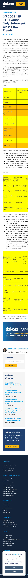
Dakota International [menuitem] (8, 485)
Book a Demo (21, 3)
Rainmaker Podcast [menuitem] (8, 520)
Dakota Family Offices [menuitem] (9, 483)
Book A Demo (12, 446)
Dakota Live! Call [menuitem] (7, 537)
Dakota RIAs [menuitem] (6, 481)
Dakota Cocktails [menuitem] (7, 535)
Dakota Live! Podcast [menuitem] (8, 522)
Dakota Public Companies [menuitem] (10, 493)
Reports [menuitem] (5, 510)
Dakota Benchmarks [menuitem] (8, 495)
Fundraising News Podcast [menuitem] (10, 524)
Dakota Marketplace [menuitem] (8, 479)
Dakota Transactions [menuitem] (8, 491)
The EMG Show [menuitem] (7, 541)
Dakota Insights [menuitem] (7, 504)
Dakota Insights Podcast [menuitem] (9, 526)
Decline (14, 571)
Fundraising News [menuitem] (7, 506)
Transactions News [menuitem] (8, 508)
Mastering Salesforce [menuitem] (8, 543)
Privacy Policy (16, 554)
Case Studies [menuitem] (6, 512)
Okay (14, 567)
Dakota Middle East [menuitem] (8, 487)
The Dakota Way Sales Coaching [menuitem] (11, 539)
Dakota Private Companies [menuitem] (10, 489)
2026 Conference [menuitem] (7, 545)
